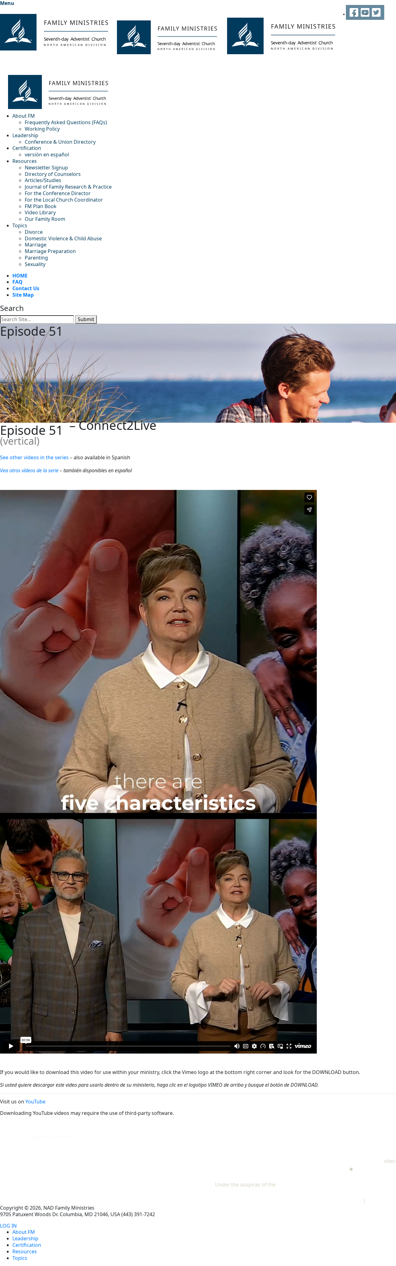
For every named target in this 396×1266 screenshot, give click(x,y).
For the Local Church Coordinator (64, 199)
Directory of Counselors (53, 174)
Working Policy (42, 128)
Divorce (34, 232)
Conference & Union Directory (60, 141)
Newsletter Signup (46, 167)
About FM (23, 115)
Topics (19, 225)
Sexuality (35, 264)
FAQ (17, 281)
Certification (26, 148)
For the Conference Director (58, 193)
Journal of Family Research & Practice (68, 186)
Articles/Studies (43, 180)
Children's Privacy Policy (334, 1200)
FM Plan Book (41, 206)
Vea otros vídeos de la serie (29, 470)
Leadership (25, 135)
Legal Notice (381, 1200)
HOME (20, 275)
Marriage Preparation (50, 251)
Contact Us (25, 288)
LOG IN (8, 1226)
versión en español (47, 154)
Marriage (35, 244)
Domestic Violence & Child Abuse (63, 238)
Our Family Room (45, 219)
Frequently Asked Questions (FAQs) (66, 122)
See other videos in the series (34, 457)
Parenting (36, 257)
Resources (24, 161)
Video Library (40, 212)
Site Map (23, 294)
